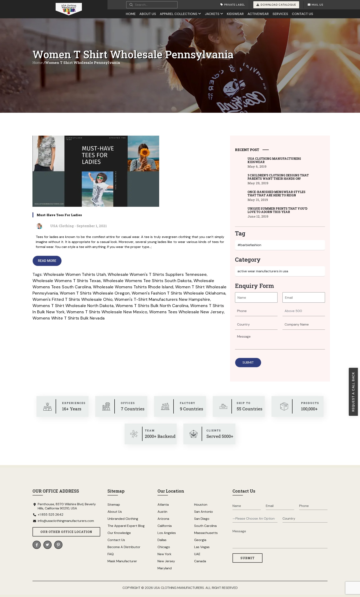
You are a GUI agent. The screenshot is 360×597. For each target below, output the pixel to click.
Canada (200, 561)
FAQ (111, 554)
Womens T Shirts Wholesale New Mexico (106, 312)
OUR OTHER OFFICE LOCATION (66, 532)
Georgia (200, 540)
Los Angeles (167, 533)
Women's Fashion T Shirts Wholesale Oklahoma (179, 293)
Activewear (258, 14)
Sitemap (114, 504)
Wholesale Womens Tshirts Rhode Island (133, 287)
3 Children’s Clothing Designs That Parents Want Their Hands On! (278, 177)
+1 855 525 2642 (50, 515)
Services (280, 14)
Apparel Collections (178, 14)
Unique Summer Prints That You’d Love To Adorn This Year (277, 210)
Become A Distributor (124, 547)
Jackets (212, 14)
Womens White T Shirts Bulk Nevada (68, 318)
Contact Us (302, 14)
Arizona (163, 518)
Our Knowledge (119, 533)
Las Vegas (202, 547)
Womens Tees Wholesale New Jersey (186, 312)
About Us (147, 14)
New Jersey (166, 561)
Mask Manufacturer (122, 561)
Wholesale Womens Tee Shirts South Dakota (147, 280)
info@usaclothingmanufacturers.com (66, 521)
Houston (200, 504)
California (165, 526)
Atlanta (163, 504)
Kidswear (235, 14)
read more (47, 261)
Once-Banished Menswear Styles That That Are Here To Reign (276, 193)
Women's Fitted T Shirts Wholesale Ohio (72, 299)
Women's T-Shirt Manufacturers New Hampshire (162, 299)
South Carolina (205, 526)
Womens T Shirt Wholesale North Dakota (73, 305)
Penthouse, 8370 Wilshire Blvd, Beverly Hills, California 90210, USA (67, 506)
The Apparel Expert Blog (126, 526)
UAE (197, 554)
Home (131, 14)
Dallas (162, 540)
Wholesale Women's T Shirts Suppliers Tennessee (157, 274)
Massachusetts (206, 533)
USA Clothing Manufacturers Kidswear (274, 160)
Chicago (164, 547)
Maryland (165, 568)
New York (164, 554)
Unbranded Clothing (123, 518)
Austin (162, 511)
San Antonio (203, 511)
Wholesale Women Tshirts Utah (75, 274)
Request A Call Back (353, 392)
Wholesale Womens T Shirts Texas (66, 280)
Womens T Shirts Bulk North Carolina (152, 305)
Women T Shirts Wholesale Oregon (95, 293)
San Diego (201, 518)
